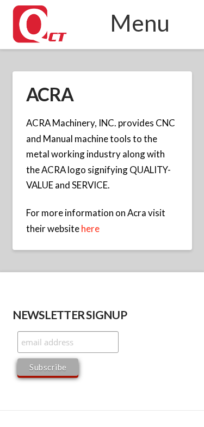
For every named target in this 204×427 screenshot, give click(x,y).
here (90, 228)
